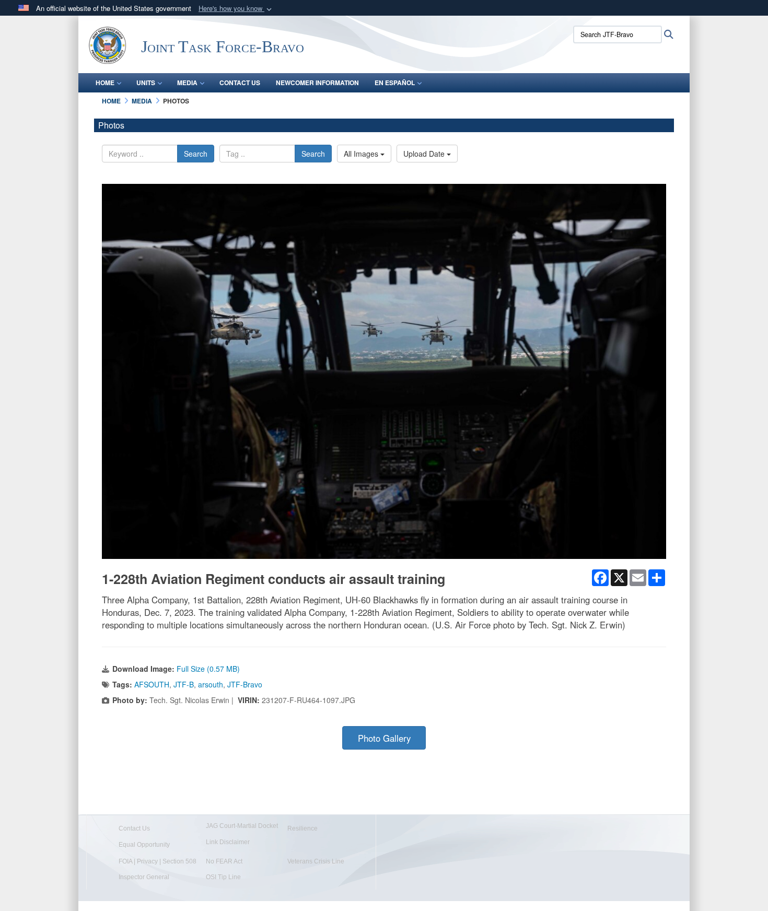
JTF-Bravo (244, 684)
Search (195, 153)
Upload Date (425, 153)
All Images (362, 153)
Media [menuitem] (187, 82)
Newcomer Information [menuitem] (317, 82)
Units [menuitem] (145, 82)
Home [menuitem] (105, 82)
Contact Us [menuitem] (239, 82)
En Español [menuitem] (395, 82)
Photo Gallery (384, 738)
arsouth (210, 684)
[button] (236, 8)
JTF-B (183, 684)
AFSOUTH (151, 684)
